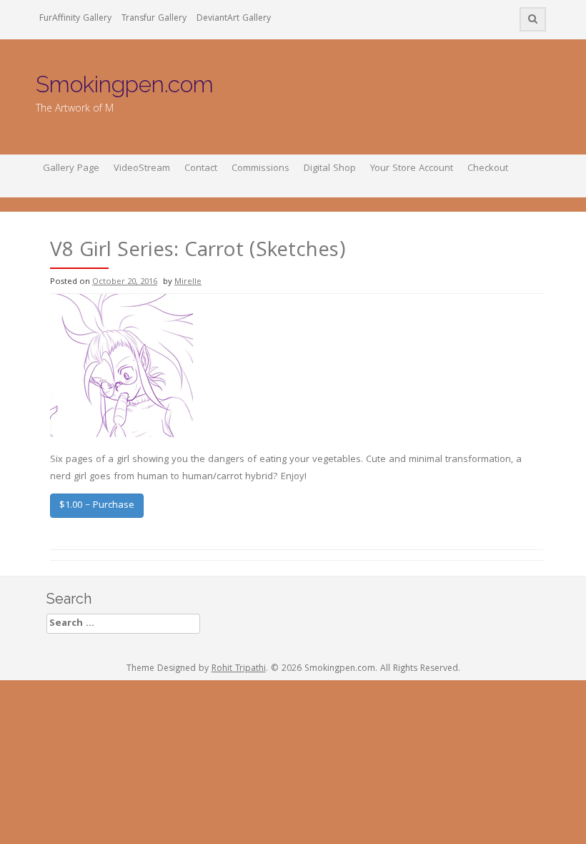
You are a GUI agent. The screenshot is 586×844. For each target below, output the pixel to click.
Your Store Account (411, 169)
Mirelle (188, 282)
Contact (200, 169)
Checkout (487, 169)
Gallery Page (71, 169)
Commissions (260, 169)
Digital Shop (330, 169)
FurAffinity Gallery (75, 18)
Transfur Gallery (154, 18)
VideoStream (142, 169)
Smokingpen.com (125, 84)
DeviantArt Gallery (234, 18)
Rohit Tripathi (239, 669)
